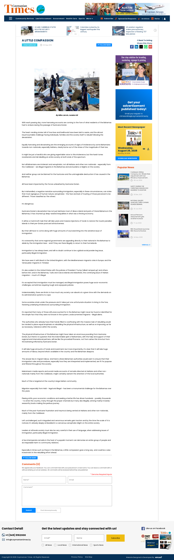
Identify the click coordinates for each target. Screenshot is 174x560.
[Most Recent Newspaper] (134, 138)
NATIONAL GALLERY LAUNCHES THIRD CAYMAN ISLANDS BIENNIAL (140, 202)
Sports (82, 19)
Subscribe (115, 538)
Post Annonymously (49, 510)
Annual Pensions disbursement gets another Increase (137, 217)
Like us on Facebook (155, 528)
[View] (144, 149)
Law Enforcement (43, 19)
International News (80, 545)
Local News (62, 545)
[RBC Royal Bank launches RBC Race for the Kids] (123, 234)
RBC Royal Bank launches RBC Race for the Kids (140, 230)
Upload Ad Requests (127, 19)
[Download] (148, 149)
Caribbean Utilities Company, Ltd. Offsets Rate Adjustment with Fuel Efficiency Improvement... (140, 175)
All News (48, 545)
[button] (27, 30)
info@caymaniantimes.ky (18, 539)
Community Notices (25, 19)
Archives (145, 19)
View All (145, 245)
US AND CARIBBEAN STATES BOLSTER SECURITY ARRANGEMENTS (45, 29)
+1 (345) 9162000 (16, 535)
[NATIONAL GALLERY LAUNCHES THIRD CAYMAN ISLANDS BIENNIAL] (123, 205)
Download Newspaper (127, 158)
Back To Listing (145, 40)
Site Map (88, 557)
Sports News (98, 545)
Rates (157, 19)
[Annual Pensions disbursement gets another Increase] (123, 220)
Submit (29, 510)
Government (59, 19)
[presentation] (155, 30)
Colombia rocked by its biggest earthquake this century (90, 29)
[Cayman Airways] (127, 9)
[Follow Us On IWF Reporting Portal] (147, 538)
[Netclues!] (158, 557)
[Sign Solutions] (134, 70)
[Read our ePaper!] (165, 550)
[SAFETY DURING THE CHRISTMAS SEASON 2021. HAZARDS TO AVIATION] (123, 191)
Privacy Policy (77, 557)
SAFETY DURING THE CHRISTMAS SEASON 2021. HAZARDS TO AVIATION (140, 188)
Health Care (71, 19)
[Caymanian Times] (24, 9)
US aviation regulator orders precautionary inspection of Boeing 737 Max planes (136, 30)
